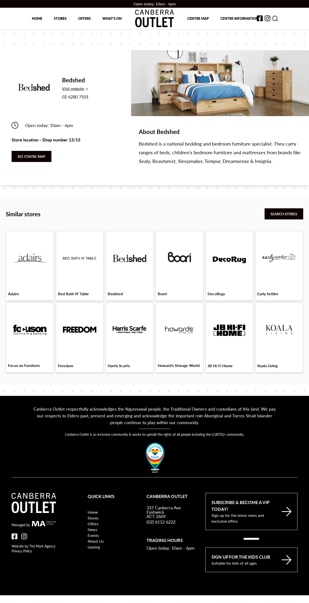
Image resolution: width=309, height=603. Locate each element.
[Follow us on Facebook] (14, 536)
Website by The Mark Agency (33, 546)
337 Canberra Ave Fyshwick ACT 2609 (164, 512)
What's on (112, 18)
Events (93, 535)
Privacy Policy (22, 550)
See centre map (31, 156)
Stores (60, 18)
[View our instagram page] (267, 18)
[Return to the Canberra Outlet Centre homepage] (154, 18)
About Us (96, 541)
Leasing (94, 547)
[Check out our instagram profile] (24, 536)
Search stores (284, 213)
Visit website (76, 88)
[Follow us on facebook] (260, 18)
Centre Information (239, 18)
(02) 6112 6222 (161, 522)
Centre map (198, 18)
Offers (84, 18)
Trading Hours (165, 540)
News (92, 529)
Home (37, 18)
